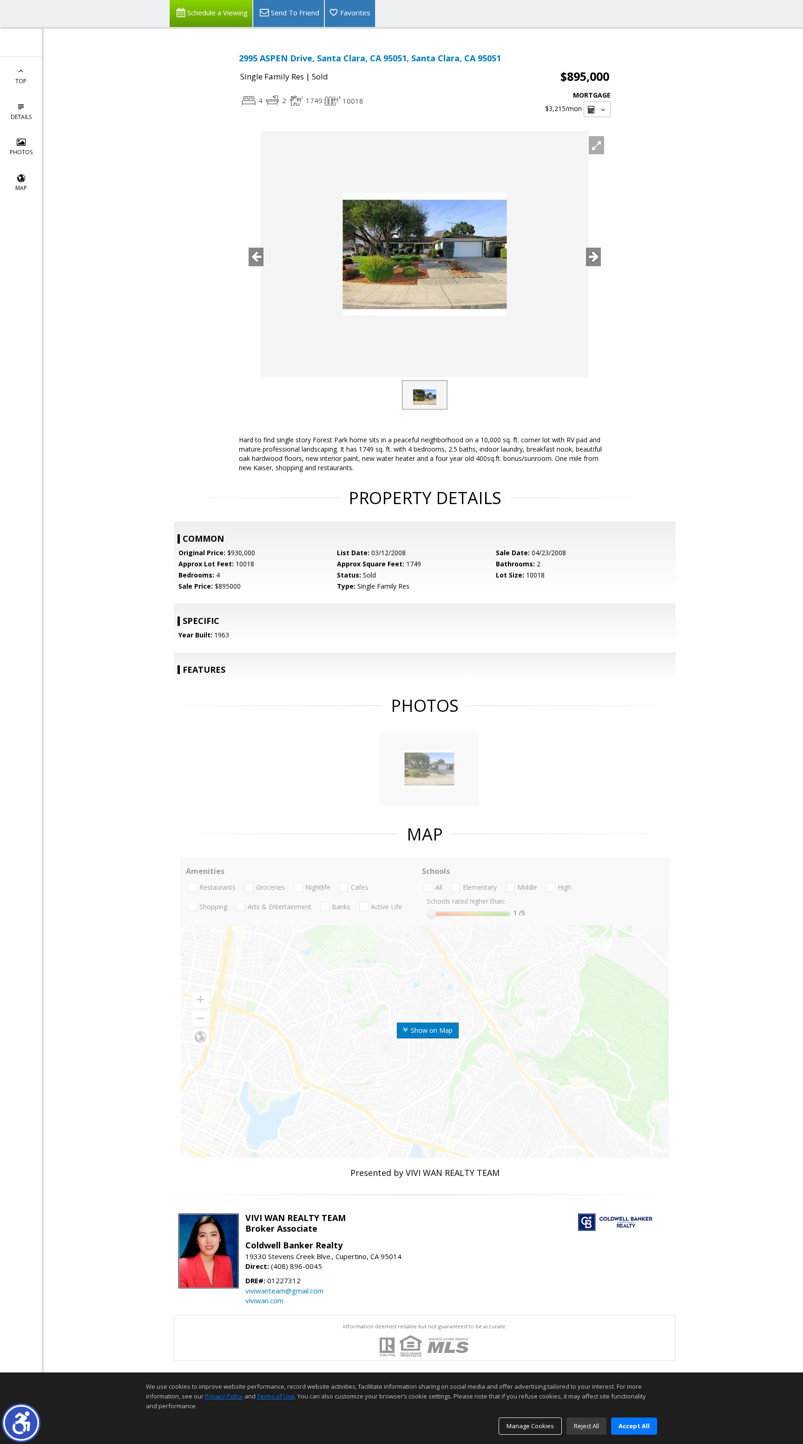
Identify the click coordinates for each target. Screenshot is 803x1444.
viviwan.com (264, 1300)
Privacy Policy (224, 1396)
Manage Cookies (530, 1426)
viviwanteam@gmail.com (284, 1290)
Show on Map (431, 1030)
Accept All (634, 1426)
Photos (21, 152)
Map (21, 188)
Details (21, 117)
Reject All (586, 1426)
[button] (21, 1423)
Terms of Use (276, 1396)
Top (20, 81)
